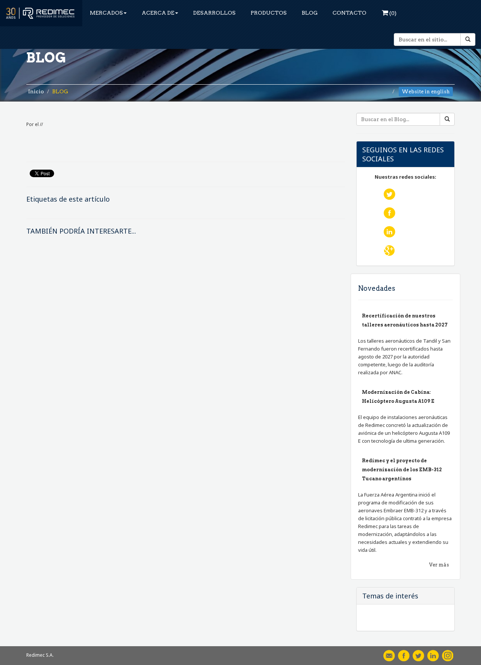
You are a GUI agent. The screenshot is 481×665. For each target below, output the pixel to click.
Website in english (426, 91)
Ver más (439, 565)
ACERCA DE (158, 13)
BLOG (310, 13)
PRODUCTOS (269, 13)
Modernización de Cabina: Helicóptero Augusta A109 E (398, 396)
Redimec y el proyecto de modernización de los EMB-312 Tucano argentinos (402, 469)
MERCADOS (106, 13)
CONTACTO (349, 13)
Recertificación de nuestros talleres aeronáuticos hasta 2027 (405, 320)
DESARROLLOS (214, 13)
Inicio (36, 91)
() (392, 13)
